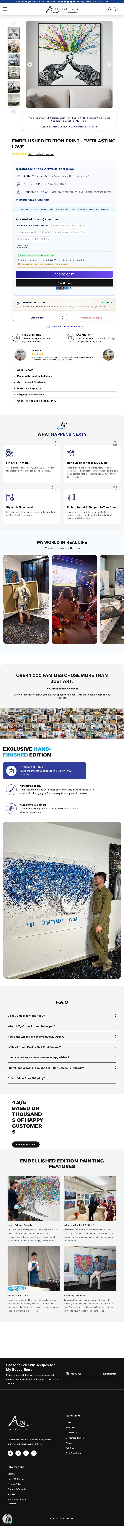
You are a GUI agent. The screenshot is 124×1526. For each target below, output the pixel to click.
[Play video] (26, 599)
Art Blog (70, 1448)
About (69, 1443)
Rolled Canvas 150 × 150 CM (33, 239)
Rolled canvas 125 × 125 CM (33, 232)
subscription (109, 1373)
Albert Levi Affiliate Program (17, 1501)
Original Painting (91, 317)
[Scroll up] (13, 23)
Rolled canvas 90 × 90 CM (32, 225)
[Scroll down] (13, 111)
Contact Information (17, 1489)
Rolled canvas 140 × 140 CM (70, 232)
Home (69, 1422)
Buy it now (64, 283)
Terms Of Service (16, 1479)
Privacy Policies (15, 1484)
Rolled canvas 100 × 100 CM (69, 225)
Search (11, 1473)
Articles (11, 1494)
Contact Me (71, 1432)
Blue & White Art (74, 1453)
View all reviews (26, 1144)
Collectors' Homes (75, 1437)
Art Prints (37, 317)
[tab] (44, 770)
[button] (5, 9)
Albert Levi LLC (66, 1518)
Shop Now (71, 1427)
